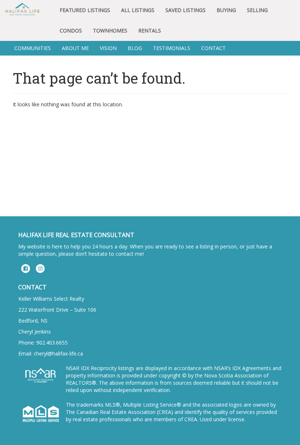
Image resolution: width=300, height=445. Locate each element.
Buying (226, 10)
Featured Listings (85, 10)
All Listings (137, 10)
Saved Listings (185, 10)
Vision (108, 48)
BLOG (135, 48)
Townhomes (110, 30)
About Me (75, 48)
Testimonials (171, 48)
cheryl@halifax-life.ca (58, 353)
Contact (213, 48)
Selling (257, 10)
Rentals (149, 30)
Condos (71, 30)
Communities (32, 48)
